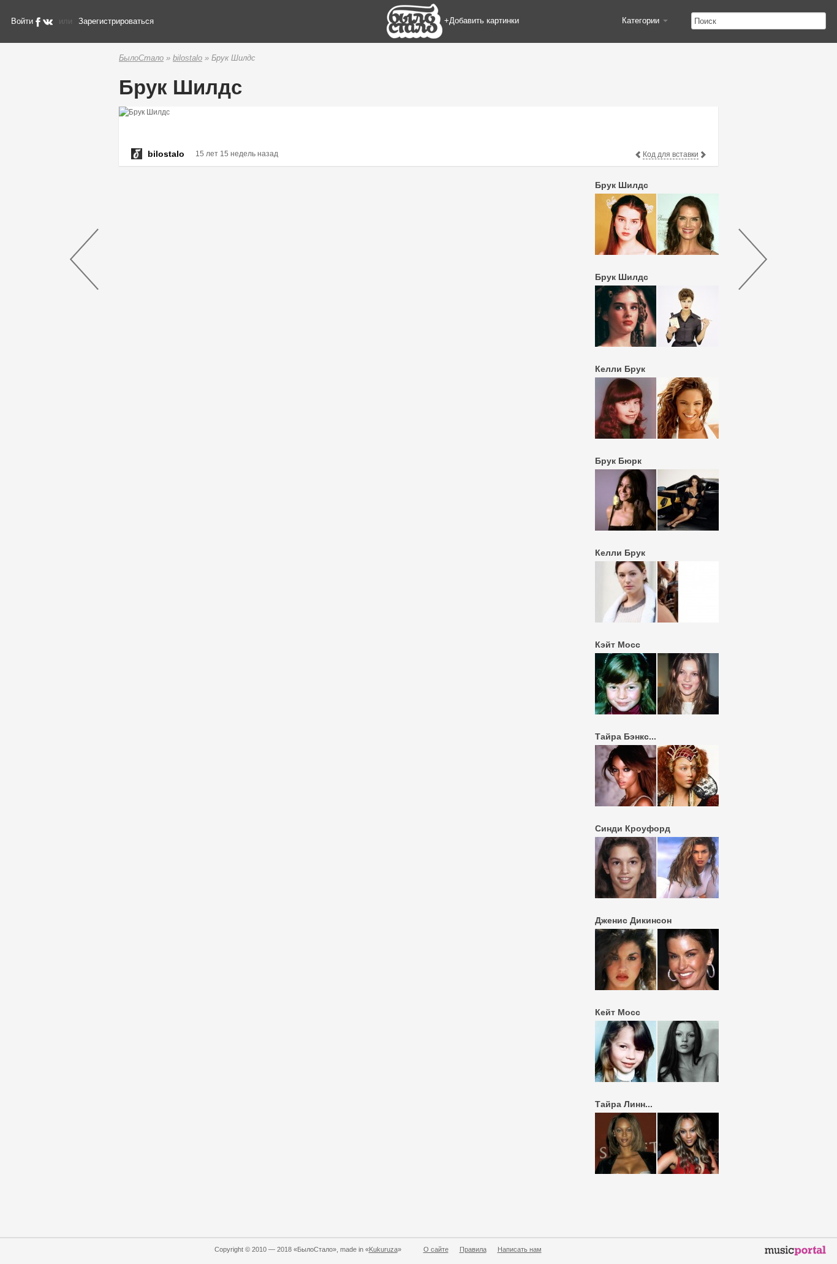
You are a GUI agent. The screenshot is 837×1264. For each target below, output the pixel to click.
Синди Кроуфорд (632, 828)
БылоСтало (141, 57)
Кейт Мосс (617, 1012)
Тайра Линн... (624, 1104)
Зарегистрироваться (116, 21)
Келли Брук (620, 369)
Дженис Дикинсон (633, 920)
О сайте (436, 1249)
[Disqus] (336, 330)
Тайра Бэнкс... (625, 736)
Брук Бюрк (618, 461)
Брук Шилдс (621, 185)
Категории (642, 20)
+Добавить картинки (481, 20)
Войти (22, 21)
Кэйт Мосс (617, 644)
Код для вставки (671, 154)
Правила (473, 1249)
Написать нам (520, 1249)
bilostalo (187, 57)
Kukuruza (383, 1249)
